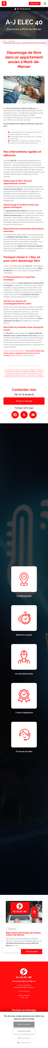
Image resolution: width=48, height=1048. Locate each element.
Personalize (25, 1038)
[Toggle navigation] (45, 3)
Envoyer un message (24, 401)
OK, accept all (25, 1024)
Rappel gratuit (35, 3)
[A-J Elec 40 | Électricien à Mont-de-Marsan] (4, 3)
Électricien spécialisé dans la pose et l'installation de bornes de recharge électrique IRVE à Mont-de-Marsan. (25, 373)
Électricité (11, 41)
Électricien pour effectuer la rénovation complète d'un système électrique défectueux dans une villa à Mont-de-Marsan (23, 370)
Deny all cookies (25, 1031)
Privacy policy (25, 1043)
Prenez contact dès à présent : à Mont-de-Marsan (23, 353)
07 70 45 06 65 (23, 9)
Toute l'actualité (32, 952)
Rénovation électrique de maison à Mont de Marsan (23, 934)
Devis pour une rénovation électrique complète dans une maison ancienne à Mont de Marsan (24, 376)
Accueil (4, 41)
